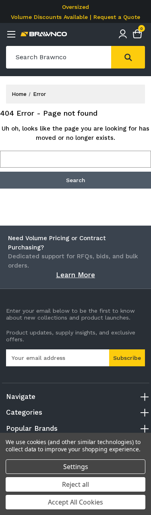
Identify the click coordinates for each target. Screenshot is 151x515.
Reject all (75, 484)
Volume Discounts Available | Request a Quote (75, 17)
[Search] (128, 57)
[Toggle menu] (11, 34)
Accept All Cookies (75, 502)
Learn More (75, 275)
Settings (75, 466)
